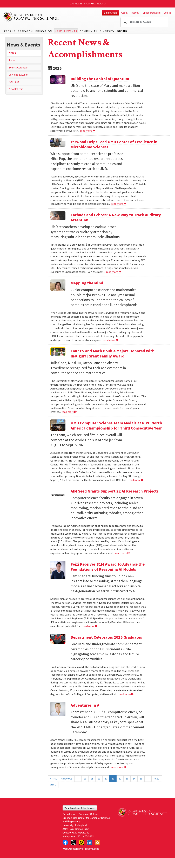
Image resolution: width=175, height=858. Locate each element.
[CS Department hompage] (142, 811)
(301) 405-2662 (85, 836)
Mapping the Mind (87, 283)
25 (141, 778)
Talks (12, 60)
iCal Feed (14, 81)
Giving (122, 31)
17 (85, 778)
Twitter (73, 842)
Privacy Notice (91, 848)
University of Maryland (88, 3)
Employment (110, 12)
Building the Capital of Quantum (100, 78)
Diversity (107, 31)
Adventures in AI (85, 705)
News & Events (66, 31)
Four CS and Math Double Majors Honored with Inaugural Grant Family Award (112, 353)
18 (92, 778)
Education (43, 31)
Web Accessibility (72, 848)
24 (134, 778)
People (9, 31)
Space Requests (151, 12)
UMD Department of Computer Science (31, 16)
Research (25, 31)
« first (53, 778)
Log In (167, 12)
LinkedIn (89, 842)
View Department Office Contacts (79, 807)
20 (106, 778)
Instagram (81, 842)
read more (86, 130)
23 (127, 778)
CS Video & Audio (18, 74)
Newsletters (16, 89)
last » (53, 784)
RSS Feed (97, 842)
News (12, 53)
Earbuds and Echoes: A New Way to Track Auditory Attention (116, 217)
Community (88, 31)
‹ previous (66, 778)
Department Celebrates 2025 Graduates (106, 637)
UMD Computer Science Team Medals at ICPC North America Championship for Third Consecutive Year (116, 425)
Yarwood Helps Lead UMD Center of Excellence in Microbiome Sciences (114, 144)
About (124, 12)
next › (157, 778)
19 (99, 778)
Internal (135, 12)
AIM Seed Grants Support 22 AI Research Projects (115, 491)
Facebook (65, 842)
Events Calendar (18, 67)
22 (120, 778)
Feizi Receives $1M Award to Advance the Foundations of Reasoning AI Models (108, 566)
